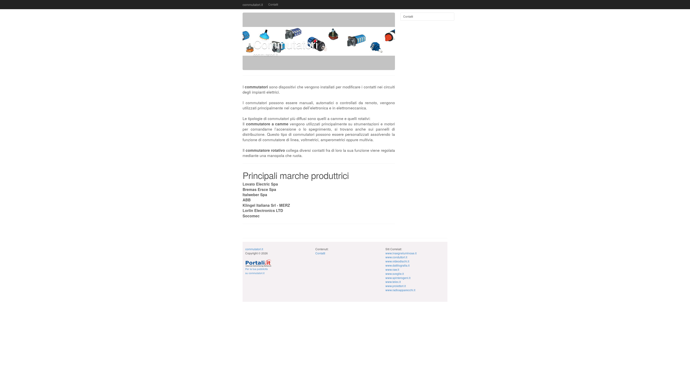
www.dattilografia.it (397, 265)
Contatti (273, 4)
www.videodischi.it (397, 261)
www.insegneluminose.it (401, 253)
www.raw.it (392, 269)
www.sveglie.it (394, 274)
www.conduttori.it (396, 257)
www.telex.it (393, 282)
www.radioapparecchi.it (400, 290)
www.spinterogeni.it (397, 278)
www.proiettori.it (395, 286)
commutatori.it (253, 4)
